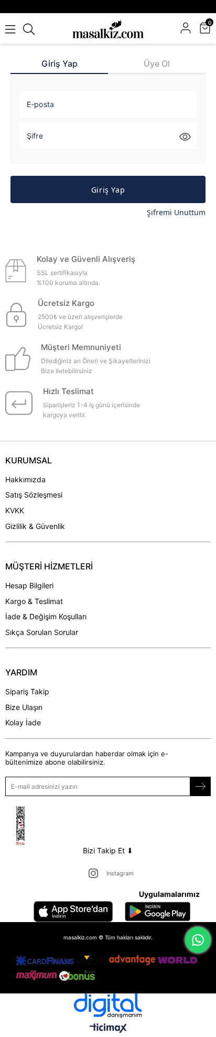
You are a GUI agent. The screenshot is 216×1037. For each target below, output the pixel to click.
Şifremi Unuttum (176, 212)
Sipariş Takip (27, 691)
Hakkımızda (25, 479)
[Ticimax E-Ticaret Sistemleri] (108, 1028)
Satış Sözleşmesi (33, 494)
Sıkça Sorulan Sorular (41, 632)
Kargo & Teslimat (34, 601)
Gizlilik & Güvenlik (35, 526)
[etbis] (33, 826)
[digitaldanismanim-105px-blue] (108, 1005)
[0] (209, 29)
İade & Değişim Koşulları (46, 616)
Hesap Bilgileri (29, 585)
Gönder (200, 786)
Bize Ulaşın (23, 707)
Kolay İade (23, 722)
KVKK (14, 510)
